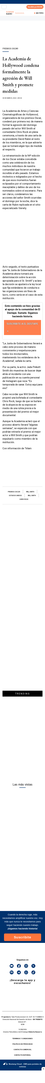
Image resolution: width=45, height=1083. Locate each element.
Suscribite (22, 937)
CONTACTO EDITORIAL (22, 1055)
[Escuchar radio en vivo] (3, 13)
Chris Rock (24, 499)
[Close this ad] (43, 1068)
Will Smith (30, 492)
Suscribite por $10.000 (35, 7)
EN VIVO (40, 13)
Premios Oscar (14, 492)
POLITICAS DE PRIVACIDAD (22, 1044)
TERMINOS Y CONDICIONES (22, 1038)
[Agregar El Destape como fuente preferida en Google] (22, 102)
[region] (22, 38)
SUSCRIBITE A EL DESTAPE (22, 323)
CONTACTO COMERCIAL (23, 1049)
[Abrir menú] (4, 7)
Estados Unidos (15, 495)
